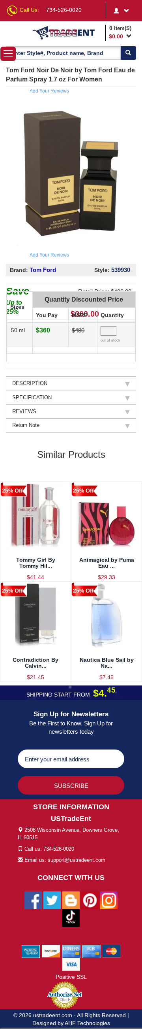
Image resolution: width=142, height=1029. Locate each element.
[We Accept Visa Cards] (71, 964)
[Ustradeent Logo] (67, 32)
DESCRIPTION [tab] (29, 383)
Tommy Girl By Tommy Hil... (35, 563)
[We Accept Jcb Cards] (91, 951)
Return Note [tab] (25, 425)
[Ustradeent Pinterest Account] (90, 900)
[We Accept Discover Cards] (51, 951)
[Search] (128, 53)
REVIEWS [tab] (24, 411)
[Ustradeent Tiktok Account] (71, 918)
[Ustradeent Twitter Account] (52, 900)
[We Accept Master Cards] (111, 951)
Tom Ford (43, 269)
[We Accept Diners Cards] (71, 951)
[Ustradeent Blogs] (71, 900)
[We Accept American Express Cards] (31, 951)
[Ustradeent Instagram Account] (109, 900)
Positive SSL (71, 977)
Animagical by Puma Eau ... (106, 563)
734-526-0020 (64, 10)
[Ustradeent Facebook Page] (33, 900)
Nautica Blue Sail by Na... (107, 663)
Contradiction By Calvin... (35, 663)
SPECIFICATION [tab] (32, 397)
